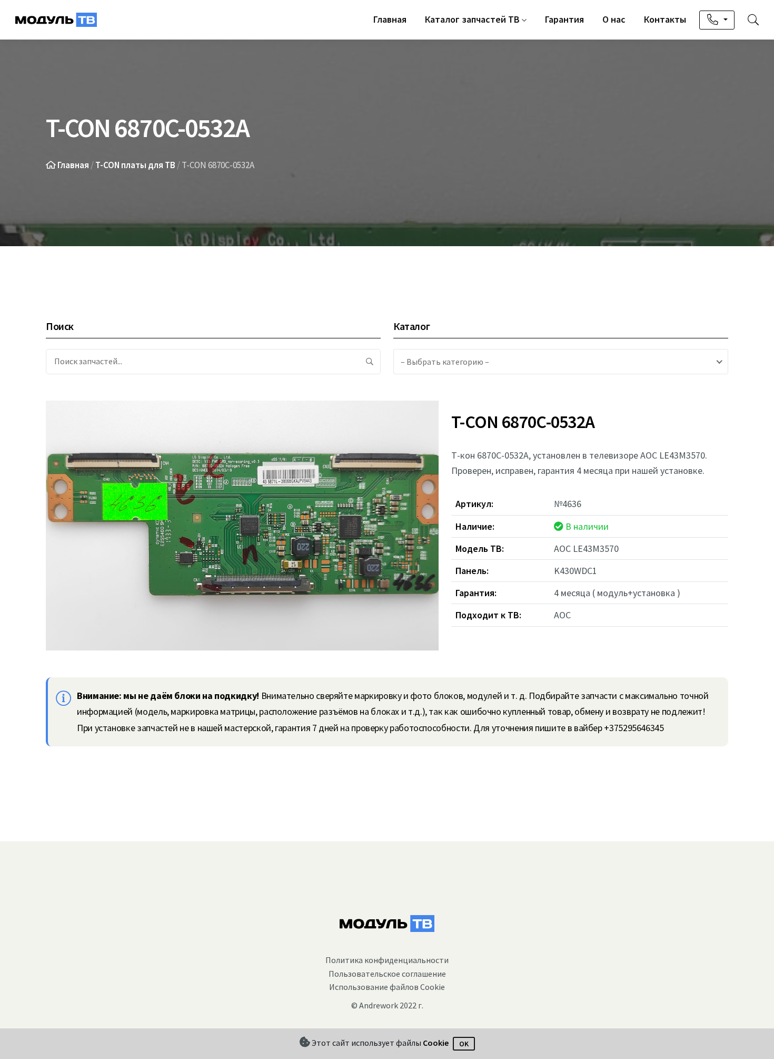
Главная (389, 19)
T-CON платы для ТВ (135, 165)
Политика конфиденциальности (387, 960)
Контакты (665, 19)
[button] (753, 20)
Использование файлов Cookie (387, 987)
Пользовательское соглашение (387, 973)
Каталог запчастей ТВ (473, 19)
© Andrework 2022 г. (387, 1005)
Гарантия (564, 19)
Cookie (436, 1043)
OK (464, 1043)
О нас (614, 19)
